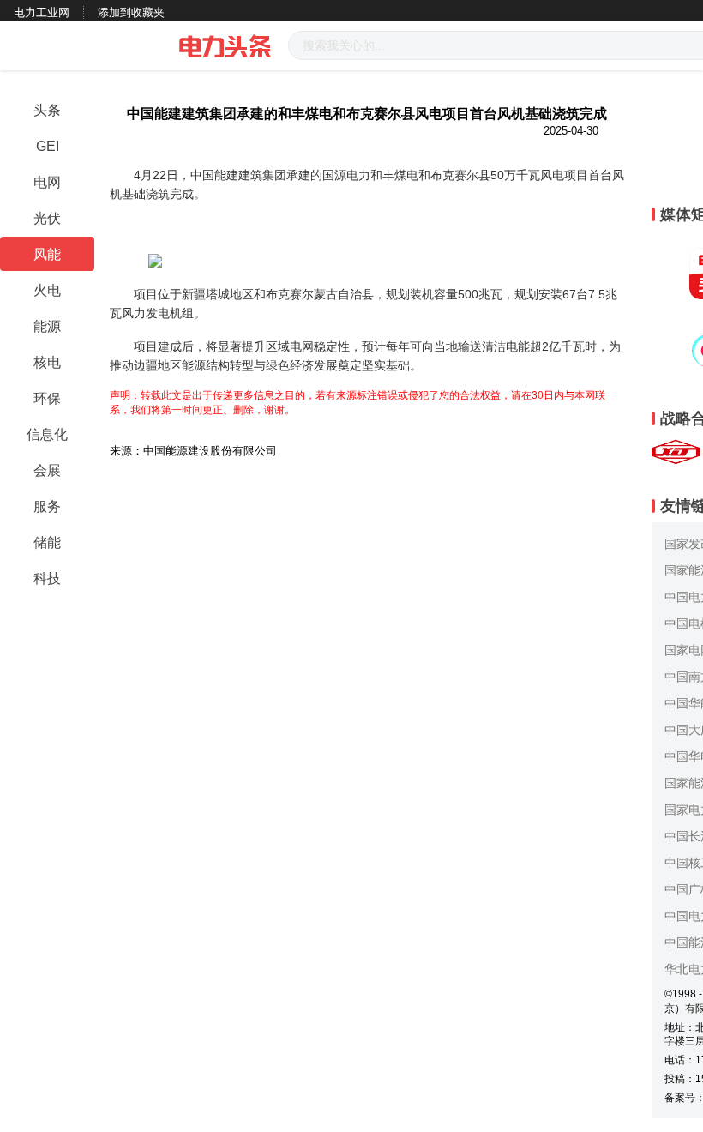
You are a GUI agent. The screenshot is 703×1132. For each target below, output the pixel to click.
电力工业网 (41, 12)
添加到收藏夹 (131, 12)
